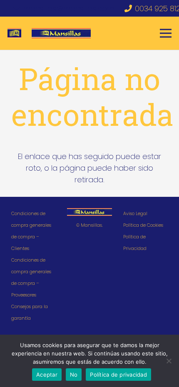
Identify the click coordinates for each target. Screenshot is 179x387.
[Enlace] (14, 33)
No (74, 374)
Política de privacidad (118, 374)
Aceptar (46, 374)
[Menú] (166, 33)
